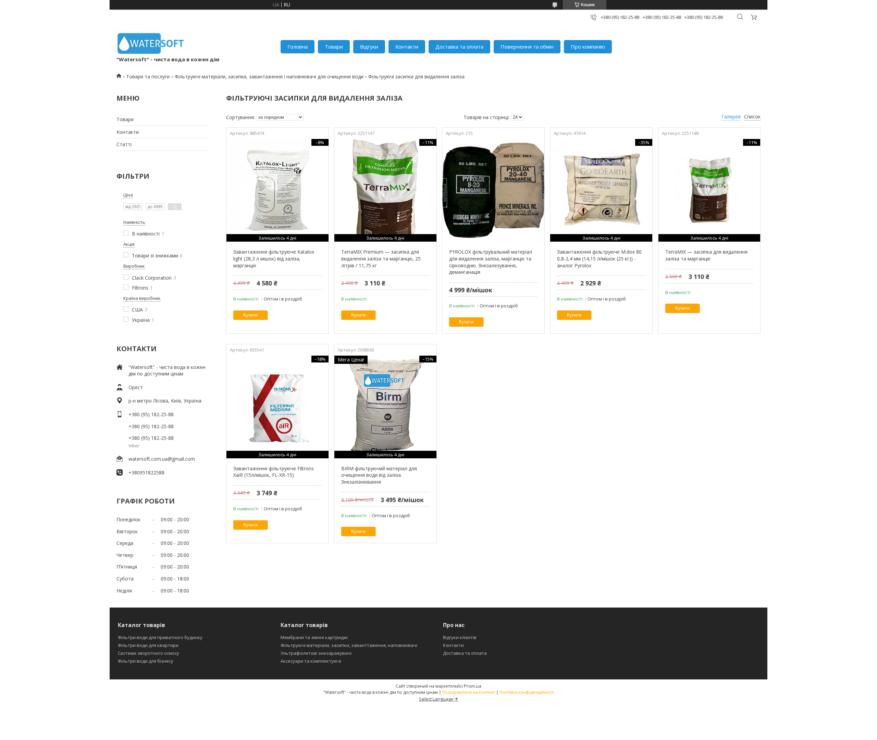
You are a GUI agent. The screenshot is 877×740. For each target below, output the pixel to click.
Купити (250, 315)
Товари (334, 46)
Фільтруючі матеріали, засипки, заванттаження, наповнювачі (349, 645)
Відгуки (369, 46)
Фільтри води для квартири (148, 645)
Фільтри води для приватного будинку (160, 637)
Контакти (406, 46)
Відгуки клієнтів (460, 637)
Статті (124, 144)
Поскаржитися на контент (468, 692)
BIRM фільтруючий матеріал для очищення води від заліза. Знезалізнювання (379, 475)
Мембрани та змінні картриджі (314, 637)
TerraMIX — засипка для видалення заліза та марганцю (706, 255)
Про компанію (588, 46)
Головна (297, 46)
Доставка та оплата (459, 46)
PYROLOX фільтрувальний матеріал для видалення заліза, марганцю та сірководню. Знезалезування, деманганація (490, 261)
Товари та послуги (148, 76)
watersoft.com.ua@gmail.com (161, 459)
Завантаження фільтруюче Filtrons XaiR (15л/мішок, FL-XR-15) (273, 472)
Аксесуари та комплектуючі (311, 661)
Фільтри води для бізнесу (145, 661)
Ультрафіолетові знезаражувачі (316, 653)
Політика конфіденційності (526, 692)
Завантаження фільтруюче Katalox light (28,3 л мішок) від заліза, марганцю (273, 258)
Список (752, 116)
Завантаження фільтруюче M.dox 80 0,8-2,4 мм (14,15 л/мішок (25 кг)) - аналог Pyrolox (599, 258)
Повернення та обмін (527, 46)
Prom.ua (472, 686)
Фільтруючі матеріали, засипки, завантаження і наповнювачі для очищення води (269, 76)
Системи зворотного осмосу (148, 653)
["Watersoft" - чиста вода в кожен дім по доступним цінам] (150, 43)
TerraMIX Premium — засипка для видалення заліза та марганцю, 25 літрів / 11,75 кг (381, 258)
